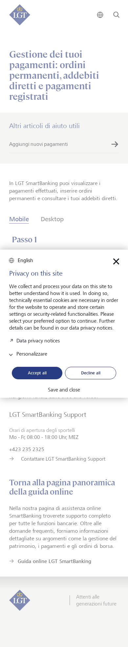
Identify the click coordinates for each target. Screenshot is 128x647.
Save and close (64, 389)
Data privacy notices (38, 340)
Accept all (37, 372)
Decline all (90, 372)
